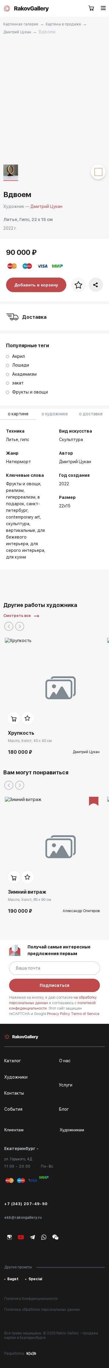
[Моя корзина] (91, 8)
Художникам (72, 1129)
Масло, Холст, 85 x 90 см (29, 900)
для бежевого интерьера (25, 537)
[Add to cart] (14, 718)
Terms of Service (85, 1014)
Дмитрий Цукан (17, 32)
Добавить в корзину (36, 284)
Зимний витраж (27, 892)
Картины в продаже (63, 24)
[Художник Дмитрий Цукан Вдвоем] (54, 99)
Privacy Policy (59, 1014)
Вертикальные (20, 530)
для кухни (16, 557)
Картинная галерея (20, 24)
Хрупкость (21, 733)
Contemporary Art (23, 517)
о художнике (54, 413)
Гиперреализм (20, 497)
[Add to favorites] (27, 718)
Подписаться (54, 985)
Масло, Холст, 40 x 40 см (30, 741)
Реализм (15, 490)
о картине (18, 413)
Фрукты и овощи (23, 483)
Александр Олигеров (81, 911)
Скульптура (17, 523)
